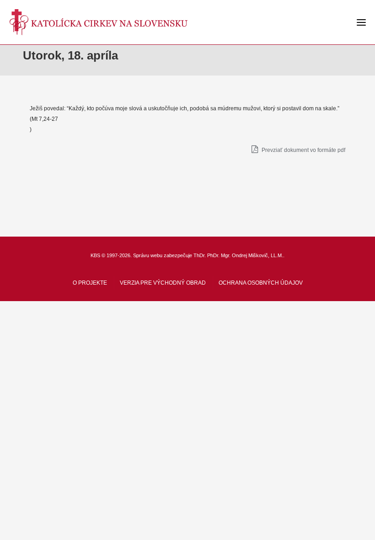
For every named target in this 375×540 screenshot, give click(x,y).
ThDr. (199, 255)
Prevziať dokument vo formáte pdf (302, 150)
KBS (95, 255)
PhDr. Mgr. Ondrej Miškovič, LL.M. (245, 255)
